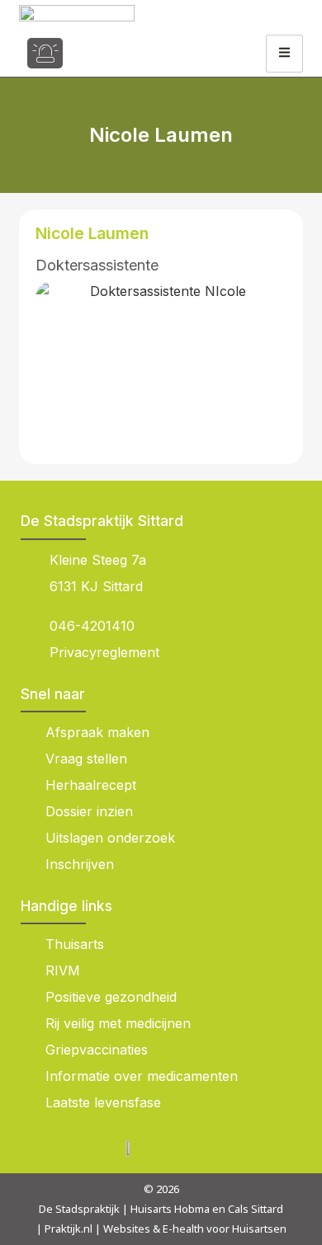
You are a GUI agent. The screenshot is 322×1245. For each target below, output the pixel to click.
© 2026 (161, 1189)
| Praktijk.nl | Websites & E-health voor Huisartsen (161, 1228)
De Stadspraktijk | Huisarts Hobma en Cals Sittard (161, 1208)
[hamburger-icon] (284, 54)
